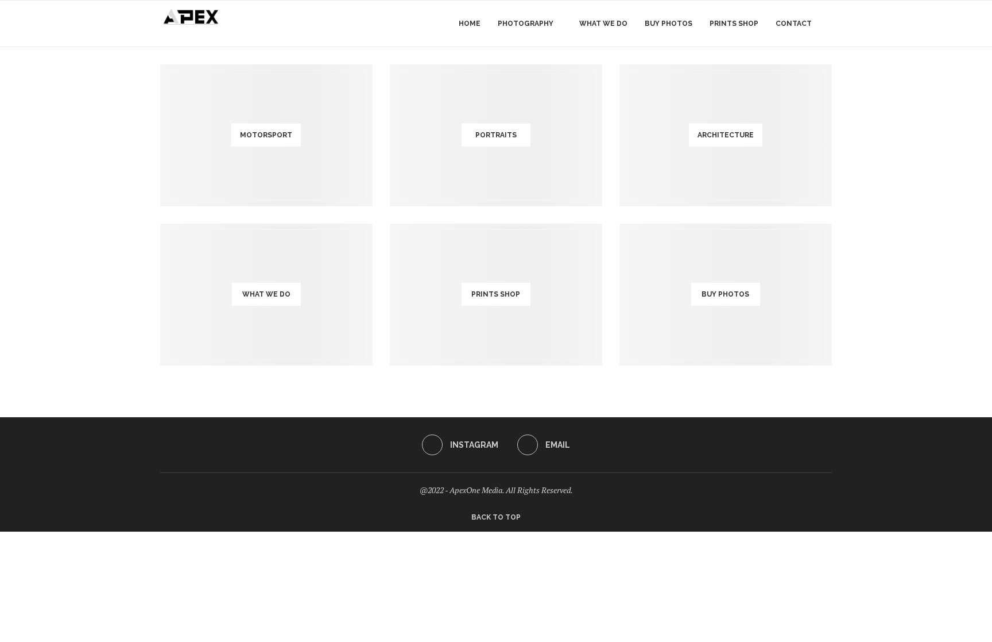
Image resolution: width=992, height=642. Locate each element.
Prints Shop (734, 24)
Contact (794, 24)
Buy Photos (668, 24)
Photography (525, 24)
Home (469, 24)
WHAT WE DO (603, 24)
